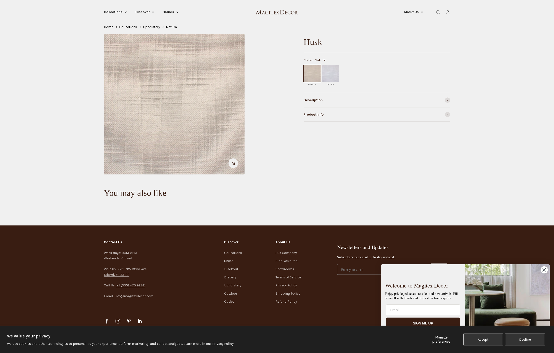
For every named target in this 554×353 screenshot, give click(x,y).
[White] (330, 73)
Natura (171, 27)
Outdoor (230, 293)
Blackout (231, 269)
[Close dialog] (544, 270)
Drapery (230, 277)
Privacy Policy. (223, 344)
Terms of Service (288, 277)
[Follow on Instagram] (118, 321)
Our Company (286, 253)
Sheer (228, 261)
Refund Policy (286, 301)
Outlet (229, 301)
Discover (142, 12)
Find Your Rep (286, 261)
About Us (411, 12)
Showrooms (284, 269)
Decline (525, 339)
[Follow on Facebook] (107, 321)
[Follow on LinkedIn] (140, 321)
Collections (113, 12)
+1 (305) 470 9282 (130, 285)
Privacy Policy (286, 285)
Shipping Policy (287, 293)
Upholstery (151, 27)
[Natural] (312, 73)
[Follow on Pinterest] (129, 321)
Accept (483, 339)
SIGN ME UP (423, 323)
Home (108, 27)
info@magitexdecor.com (134, 296)
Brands (168, 12)
